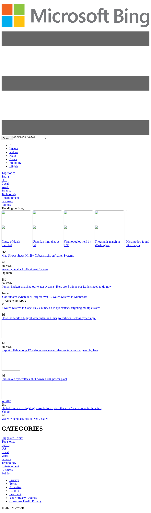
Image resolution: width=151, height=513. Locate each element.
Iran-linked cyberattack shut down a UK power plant (34, 379)
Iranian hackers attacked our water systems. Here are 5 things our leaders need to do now (57, 286)
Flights (13, 166)
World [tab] (5, 187)
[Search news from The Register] (10, 372)
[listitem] (16, 228)
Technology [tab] (9, 194)
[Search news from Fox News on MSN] (9, 259)
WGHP (6, 401)
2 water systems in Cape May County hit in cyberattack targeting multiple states (51, 307)
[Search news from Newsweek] (9, 249)
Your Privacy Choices (23, 497)
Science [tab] (6, 190)
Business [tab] (7, 201)
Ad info (14, 490)
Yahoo (6, 411)
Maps (12, 155)
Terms (13, 483)
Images (13, 148)
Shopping (15, 162)
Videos (13, 152)
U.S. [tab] (4, 180)
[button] (75, 133)
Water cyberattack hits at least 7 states (25, 269)
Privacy (14, 480)
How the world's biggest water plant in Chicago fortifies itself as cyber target (49, 318)
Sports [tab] (5, 176)
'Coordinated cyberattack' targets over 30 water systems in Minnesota (44, 296)
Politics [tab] (6, 204)
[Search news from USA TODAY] (6, 290)
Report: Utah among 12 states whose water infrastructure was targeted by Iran (50, 350)
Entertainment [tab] (10, 197)
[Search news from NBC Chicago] (12, 311)
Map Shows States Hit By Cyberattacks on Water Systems (38, 255)
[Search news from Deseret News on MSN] (13, 340)
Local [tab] (5, 183)
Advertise (15, 487)
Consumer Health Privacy (25, 501)
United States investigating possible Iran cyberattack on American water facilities (51, 408)
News (13, 159)
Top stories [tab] (8, 173)
